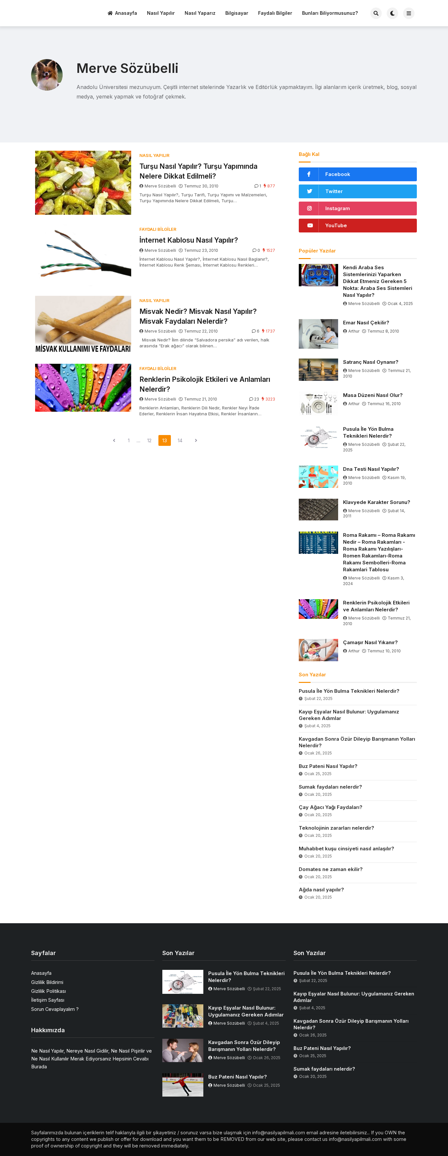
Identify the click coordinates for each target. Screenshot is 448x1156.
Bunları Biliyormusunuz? (330, 13)
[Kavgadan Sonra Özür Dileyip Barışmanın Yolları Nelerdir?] (182, 1050)
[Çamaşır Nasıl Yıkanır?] (318, 650)
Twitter (334, 191)
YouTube (336, 225)
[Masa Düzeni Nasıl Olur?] (318, 404)
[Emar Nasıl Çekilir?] (318, 334)
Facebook (337, 174)
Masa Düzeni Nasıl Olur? (373, 395)
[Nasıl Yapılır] (55, 12)
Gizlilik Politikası (48, 991)
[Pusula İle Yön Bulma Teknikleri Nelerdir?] (318, 436)
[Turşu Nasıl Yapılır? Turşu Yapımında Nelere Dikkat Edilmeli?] (83, 183)
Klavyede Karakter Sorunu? (376, 502)
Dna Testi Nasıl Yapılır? (371, 469)
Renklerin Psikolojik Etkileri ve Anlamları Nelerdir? (204, 384)
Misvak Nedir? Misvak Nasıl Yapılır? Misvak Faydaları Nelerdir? (198, 316)
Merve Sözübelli (160, 186)
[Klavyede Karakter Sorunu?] (318, 509)
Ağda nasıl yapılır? (321, 889)
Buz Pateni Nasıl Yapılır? (328, 766)
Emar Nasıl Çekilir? (366, 322)
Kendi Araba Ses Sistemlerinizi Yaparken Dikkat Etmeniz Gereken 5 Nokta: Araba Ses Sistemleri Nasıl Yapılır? (377, 281)
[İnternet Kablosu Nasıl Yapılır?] (83, 255)
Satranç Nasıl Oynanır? (370, 362)
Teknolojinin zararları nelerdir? (336, 828)
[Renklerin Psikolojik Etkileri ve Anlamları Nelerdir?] (83, 388)
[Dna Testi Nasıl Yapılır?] (318, 477)
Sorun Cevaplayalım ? (55, 1009)
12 (149, 440)
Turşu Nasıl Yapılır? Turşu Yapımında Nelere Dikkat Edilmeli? (198, 171)
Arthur (353, 331)
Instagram (337, 208)
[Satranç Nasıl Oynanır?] (318, 370)
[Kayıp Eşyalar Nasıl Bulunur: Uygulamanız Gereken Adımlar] (182, 1016)
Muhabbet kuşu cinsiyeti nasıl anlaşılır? (346, 848)
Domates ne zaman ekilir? (331, 869)
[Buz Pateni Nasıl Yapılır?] (182, 1085)
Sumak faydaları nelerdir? (330, 787)
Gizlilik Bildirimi (47, 982)
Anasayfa (126, 13)
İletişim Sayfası (47, 1000)
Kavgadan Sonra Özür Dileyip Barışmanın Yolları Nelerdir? (357, 742)
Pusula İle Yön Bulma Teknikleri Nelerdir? (368, 432)
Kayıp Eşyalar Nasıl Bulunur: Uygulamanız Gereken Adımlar (349, 715)
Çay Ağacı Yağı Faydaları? (330, 807)
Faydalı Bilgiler (275, 13)
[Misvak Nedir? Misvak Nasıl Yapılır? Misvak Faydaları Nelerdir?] (83, 325)
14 (180, 440)
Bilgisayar (236, 13)
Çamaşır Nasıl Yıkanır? (370, 642)
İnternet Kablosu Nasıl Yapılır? (188, 240)
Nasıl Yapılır (161, 13)
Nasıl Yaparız (200, 13)
